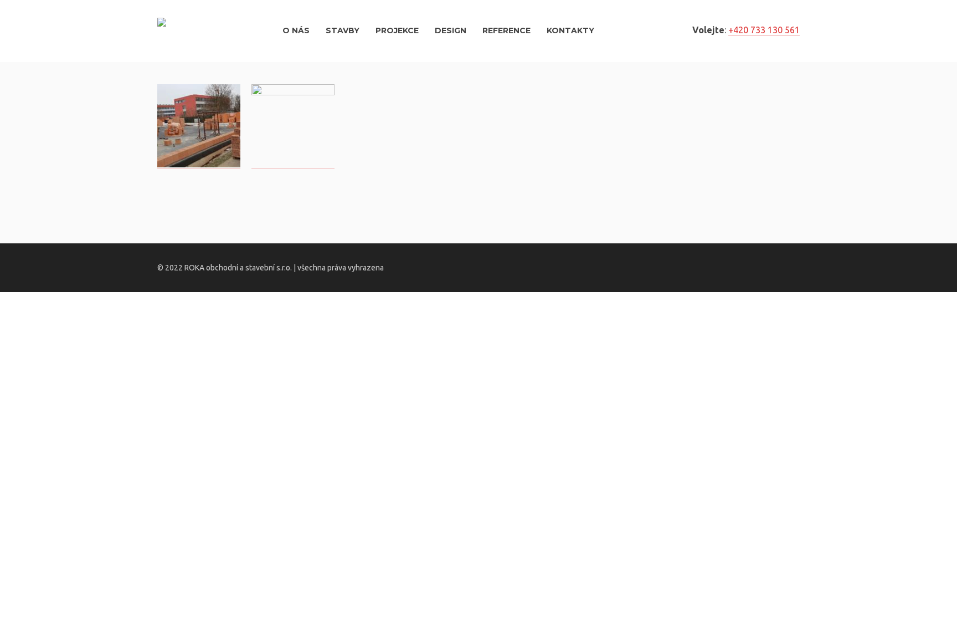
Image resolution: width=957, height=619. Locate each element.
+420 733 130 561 (764, 30)
